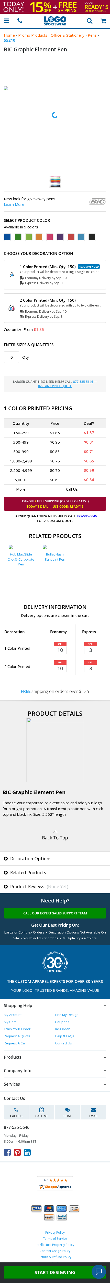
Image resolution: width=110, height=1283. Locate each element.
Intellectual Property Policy (55, 1245)
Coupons (62, 1021)
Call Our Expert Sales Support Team (55, 913)
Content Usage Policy (55, 1251)
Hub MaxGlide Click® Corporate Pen (21, 559)
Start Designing (55, 1272)
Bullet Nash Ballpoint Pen (55, 557)
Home (9, 35)
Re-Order (62, 1029)
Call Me (41, 1116)
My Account (12, 1014)
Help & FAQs (64, 1036)
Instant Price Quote (55, 386)
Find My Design (67, 1014)
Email (93, 1116)
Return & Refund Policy (55, 1257)
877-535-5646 (83, 382)
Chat (67, 1116)
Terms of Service (55, 1238)
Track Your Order (17, 1029)
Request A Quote (17, 1036)
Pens (92, 35)
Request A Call (15, 1043)
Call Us (16, 1116)
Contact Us (63, 1043)
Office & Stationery (67, 35)
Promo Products (32, 35)
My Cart (10, 1021)
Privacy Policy (55, 1232)
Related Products (27, 872)
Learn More (14, 204)
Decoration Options (30, 858)
